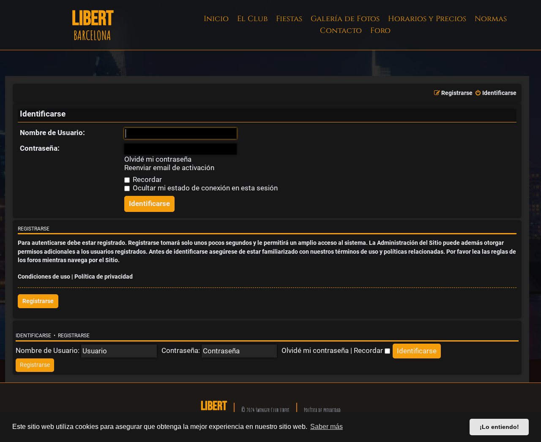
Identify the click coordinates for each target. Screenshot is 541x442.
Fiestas (289, 19)
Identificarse (33, 336)
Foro (380, 30)
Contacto (341, 30)
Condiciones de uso (44, 276)
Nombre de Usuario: (52, 132)
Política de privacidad (103, 276)
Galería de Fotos (345, 19)
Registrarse (38, 301)
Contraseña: (40, 148)
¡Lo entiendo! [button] (499, 426)
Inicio (216, 19)
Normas (491, 19)
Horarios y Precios (427, 19)
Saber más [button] (326, 426)
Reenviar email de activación (169, 167)
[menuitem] (495, 93)
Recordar (146, 179)
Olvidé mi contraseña (157, 159)
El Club (252, 19)
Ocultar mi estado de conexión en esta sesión (204, 188)
